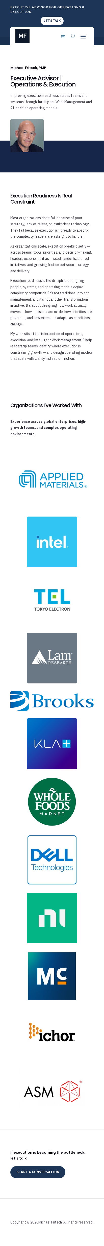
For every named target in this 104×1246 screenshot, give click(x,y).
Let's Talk (52, 21)
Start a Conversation (37, 1172)
